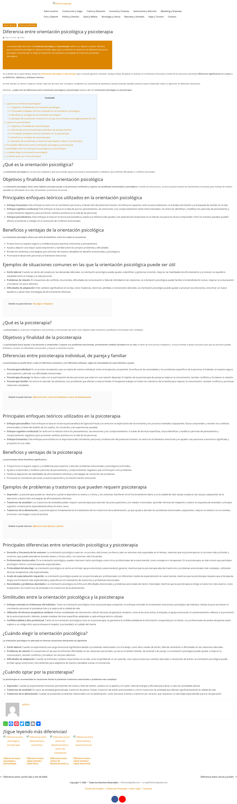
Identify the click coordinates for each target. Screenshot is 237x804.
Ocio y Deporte (51, 16)
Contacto (172, 16)
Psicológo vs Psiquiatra (43, 303)
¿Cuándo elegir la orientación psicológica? (26, 152)
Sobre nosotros (51, 11)
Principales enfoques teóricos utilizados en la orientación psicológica (43, 111)
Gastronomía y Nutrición (145, 11)
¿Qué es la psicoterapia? (17, 122)
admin (22, 37)
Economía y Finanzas (119, 11)
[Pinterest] (122, 799)
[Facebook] (114, 799)
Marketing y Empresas (171, 11)
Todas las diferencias (27, 25)
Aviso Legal (134, 788)
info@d (146, 782)
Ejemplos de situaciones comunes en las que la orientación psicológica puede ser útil (51, 118)
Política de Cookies (94, 788)
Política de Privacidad (116, 788)
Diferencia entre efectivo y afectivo (48, 526)
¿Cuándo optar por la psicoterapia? (22, 156)
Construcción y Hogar (72, 11)
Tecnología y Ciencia (110, 16)
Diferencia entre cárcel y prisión (217, 776)
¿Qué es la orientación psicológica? (22, 103)
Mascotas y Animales (134, 16)
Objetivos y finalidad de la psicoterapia (28, 126)
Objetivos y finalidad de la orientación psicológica (33, 107)
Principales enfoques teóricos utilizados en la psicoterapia (38, 133)
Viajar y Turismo (156, 16)
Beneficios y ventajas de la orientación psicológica (34, 114)
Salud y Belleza (90, 16)
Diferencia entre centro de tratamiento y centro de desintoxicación (62, 397)
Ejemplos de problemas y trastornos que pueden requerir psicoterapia (44, 141)
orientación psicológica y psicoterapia (58, 73)
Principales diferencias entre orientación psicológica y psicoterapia (38, 144)
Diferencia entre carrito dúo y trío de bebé (25, 776)
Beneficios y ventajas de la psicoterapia (28, 137)
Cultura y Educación (96, 11)
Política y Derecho (70, 16)
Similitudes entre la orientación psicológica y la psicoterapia (35, 148)
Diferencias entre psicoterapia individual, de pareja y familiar (39, 129)
